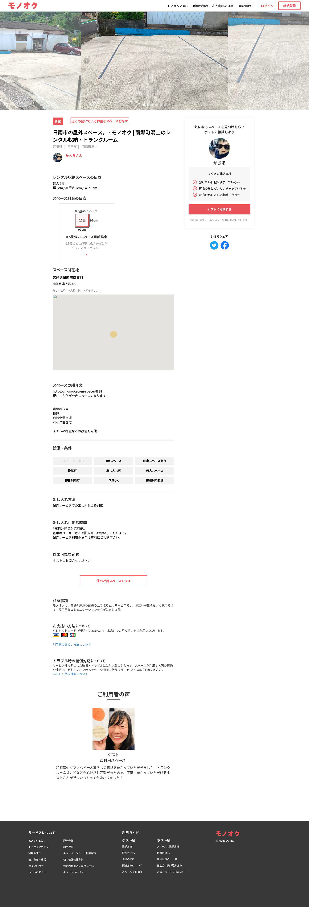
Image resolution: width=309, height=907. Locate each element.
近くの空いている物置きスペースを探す (99, 121)
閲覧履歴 (245, 6)
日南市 (72, 146)
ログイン (267, 6)
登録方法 (127, 846)
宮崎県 (57, 146)
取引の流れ (128, 852)
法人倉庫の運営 (223, 6)
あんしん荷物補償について (70, 674)
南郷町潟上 (90, 146)
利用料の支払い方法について (72, 644)
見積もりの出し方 (167, 859)
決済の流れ (128, 859)
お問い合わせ (36, 865)
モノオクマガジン (38, 847)
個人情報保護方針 (73, 859)
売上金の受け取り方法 (169, 865)
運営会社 (68, 840)
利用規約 (68, 847)
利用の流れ (200, 6)
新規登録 (289, 5)
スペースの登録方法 (168, 846)
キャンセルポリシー (74, 872)
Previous (86, 61)
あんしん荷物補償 (132, 871)
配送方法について (132, 865)
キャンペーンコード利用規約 (79, 853)
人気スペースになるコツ (170, 871)
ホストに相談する (219, 209)
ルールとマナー (37, 872)
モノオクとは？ (178, 6)
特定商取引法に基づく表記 (78, 865)
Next (222, 61)
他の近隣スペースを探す (113, 581)
